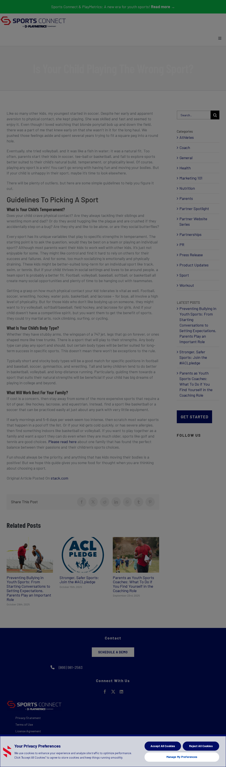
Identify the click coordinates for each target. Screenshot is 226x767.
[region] (113, 750)
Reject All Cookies (201, 746)
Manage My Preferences (182, 757)
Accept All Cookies (163, 746)
